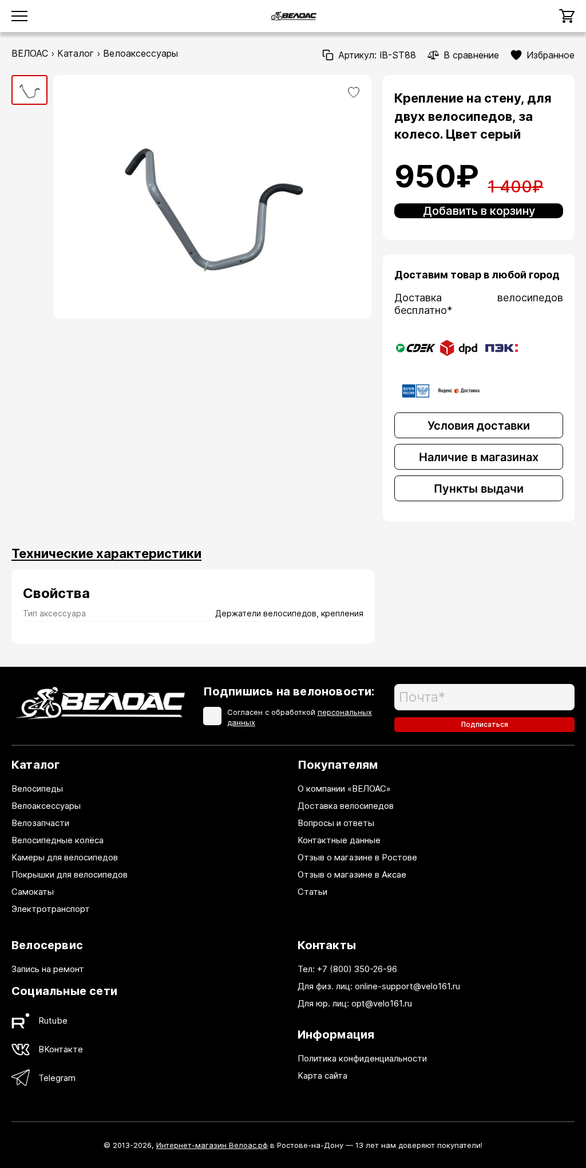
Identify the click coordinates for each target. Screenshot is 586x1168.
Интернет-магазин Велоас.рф (212, 1145)
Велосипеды (37, 788)
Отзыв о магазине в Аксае (352, 874)
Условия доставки (478, 425)
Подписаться (484, 724)
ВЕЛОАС (29, 53)
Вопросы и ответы (336, 822)
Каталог (75, 53)
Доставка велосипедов (346, 805)
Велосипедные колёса (57, 840)
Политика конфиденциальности (362, 1058)
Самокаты (32, 891)
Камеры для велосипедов (64, 857)
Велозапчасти (40, 822)
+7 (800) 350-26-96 (357, 968)
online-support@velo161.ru (407, 986)
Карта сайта (322, 1075)
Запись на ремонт (47, 968)
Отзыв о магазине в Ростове (357, 857)
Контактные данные (339, 840)
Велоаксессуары (140, 53)
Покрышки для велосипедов (69, 874)
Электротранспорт (50, 908)
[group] (29, 90)
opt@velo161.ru (381, 1003)
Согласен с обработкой (299, 717)
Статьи (312, 891)
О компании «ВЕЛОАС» (344, 788)
